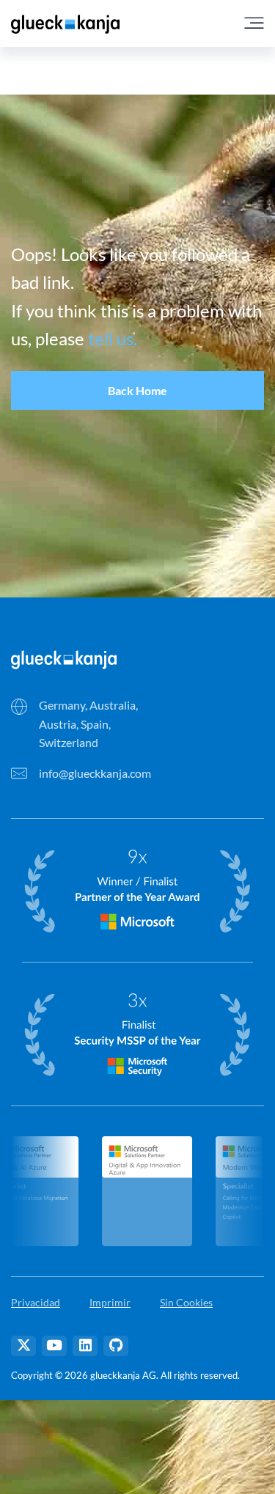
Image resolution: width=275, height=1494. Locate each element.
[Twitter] (23, 1346)
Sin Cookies (186, 1302)
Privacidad (35, 1302)
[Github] (115, 1346)
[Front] (64, 658)
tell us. (112, 338)
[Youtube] (54, 1346)
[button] (137, 391)
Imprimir (110, 1302)
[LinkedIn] (85, 1346)
